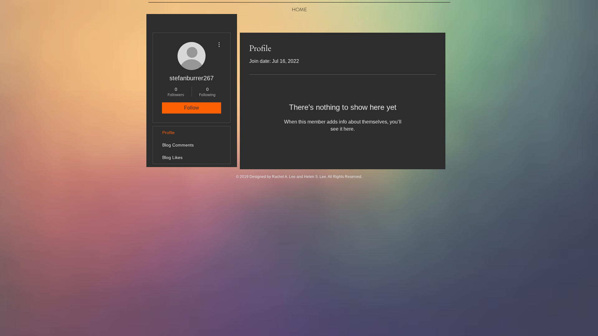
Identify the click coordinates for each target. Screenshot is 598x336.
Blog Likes (172, 157)
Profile (168, 132)
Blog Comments (178, 144)
